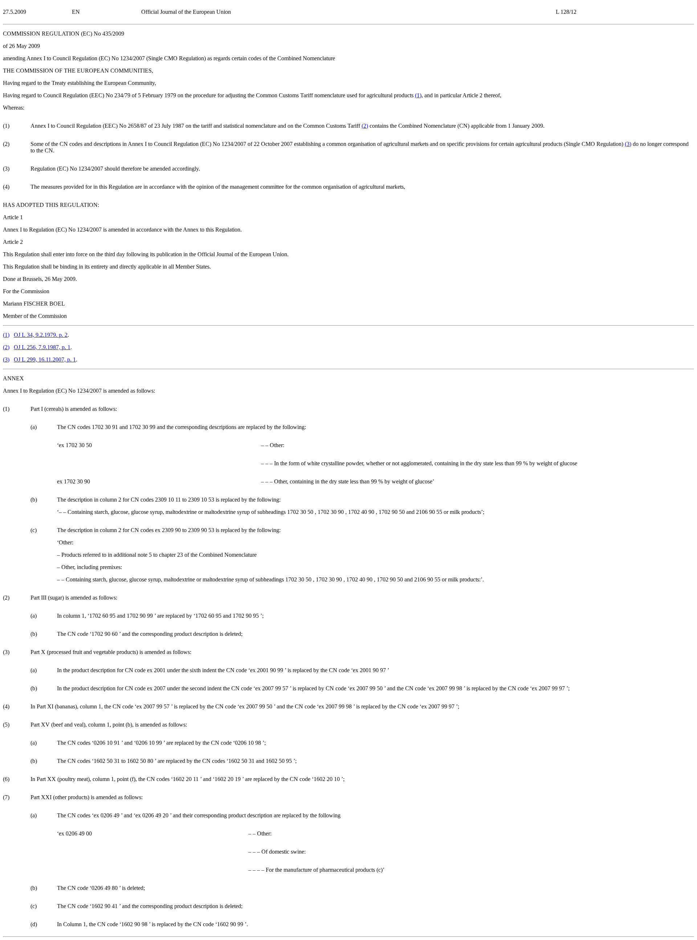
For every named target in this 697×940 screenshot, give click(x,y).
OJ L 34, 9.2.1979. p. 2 (41, 335)
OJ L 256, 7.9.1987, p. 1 (42, 347)
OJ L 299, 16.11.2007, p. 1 (45, 359)
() (418, 95)
